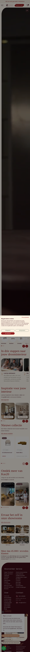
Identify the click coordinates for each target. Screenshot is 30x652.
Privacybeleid (25, 317)
